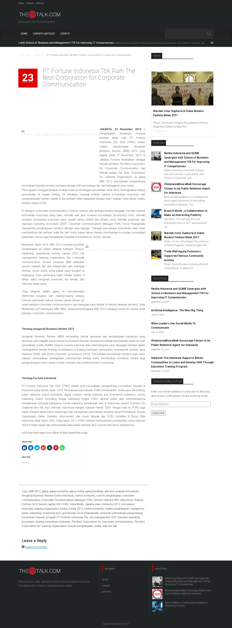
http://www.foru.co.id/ (75, 432)
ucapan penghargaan (80, 526)
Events (65, 33)
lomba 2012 (76, 508)
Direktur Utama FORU (106, 500)
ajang (45, 491)
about (105, 579)
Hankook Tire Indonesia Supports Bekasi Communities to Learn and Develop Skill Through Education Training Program (182, 362)
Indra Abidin (77, 504)
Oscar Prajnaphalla (87, 513)
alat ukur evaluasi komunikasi (121, 491)
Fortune (26, 504)
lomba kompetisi (94, 508)
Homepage (26, 55)
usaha (97, 526)
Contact (30, 3)
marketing (35, 513)
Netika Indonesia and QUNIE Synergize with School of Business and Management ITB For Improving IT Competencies (180, 293)
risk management (100, 517)
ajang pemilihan (94, 491)
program (51, 517)
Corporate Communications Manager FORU (67, 500)
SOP (113, 517)
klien (98, 504)
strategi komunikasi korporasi (52, 521)
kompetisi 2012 (111, 504)
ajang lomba (76, 491)
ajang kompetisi (58, 491)
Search (208, 33)
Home (24, 33)
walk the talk (109, 526)
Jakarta (89, 504)
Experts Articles (44, 33)
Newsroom (38, 55)
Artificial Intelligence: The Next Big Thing (177, 310)
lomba (64, 508)
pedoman (105, 513)
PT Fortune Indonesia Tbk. (72, 517)
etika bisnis (126, 500)
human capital (47, 504)
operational (68, 513)
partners (106, 591)
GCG (35, 504)
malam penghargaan (117, 508)
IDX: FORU (62, 504)
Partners (40, 3)
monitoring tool (51, 513)
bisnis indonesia (64, 495)
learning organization (46, 508)
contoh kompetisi (84, 495)
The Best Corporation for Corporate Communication (102, 521)
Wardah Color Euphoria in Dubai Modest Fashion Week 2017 (178, 113)
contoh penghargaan (108, 495)
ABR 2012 (35, 491)
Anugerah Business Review (37, 495)
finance (138, 500)
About (21, 3)
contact (106, 585)
